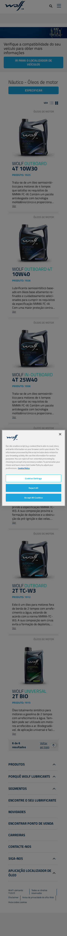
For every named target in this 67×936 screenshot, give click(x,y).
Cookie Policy (24, 468)
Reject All (33, 487)
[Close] (60, 434)
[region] (33, 468)
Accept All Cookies (33, 497)
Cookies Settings (33, 478)
